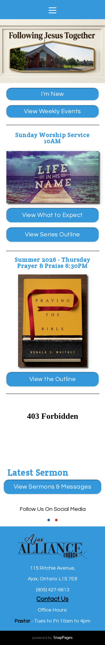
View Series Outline (52, 234)
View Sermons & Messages (52, 486)
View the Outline (52, 379)
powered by (52, 638)
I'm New (52, 94)
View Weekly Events (52, 111)
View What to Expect (52, 215)
